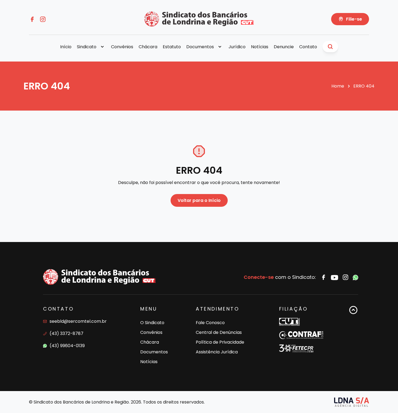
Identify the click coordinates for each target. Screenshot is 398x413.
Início (65, 47)
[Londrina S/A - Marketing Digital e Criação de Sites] (351, 402)
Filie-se (354, 19)
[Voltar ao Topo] (353, 336)
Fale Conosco (210, 323)
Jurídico (237, 47)
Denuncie (284, 47)
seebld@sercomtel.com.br (78, 321)
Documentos (154, 352)
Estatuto (172, 47)
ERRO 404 (363, 86)
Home (337, 86)
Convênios (122, 47)
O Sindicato (152, 323)
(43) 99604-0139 (67, 346)
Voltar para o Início (199, 200)
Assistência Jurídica (217, 352)
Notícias (259, 47)
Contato (308, 47)
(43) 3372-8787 (66, 333)
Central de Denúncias (219, 332)
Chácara (148, 47)
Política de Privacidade (220, 342)
